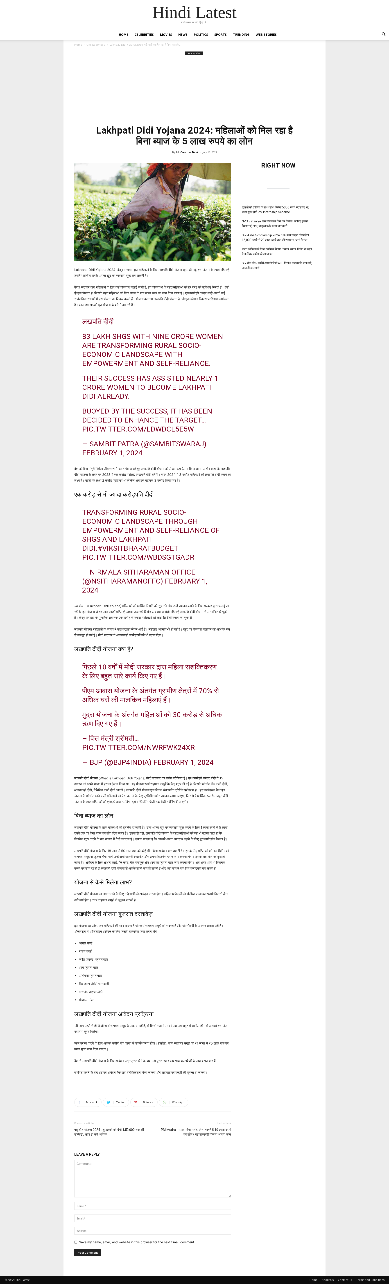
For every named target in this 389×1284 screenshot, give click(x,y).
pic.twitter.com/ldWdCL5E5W (138, 429)
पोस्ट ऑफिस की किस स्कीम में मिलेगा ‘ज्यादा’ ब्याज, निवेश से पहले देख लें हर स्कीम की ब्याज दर (277, 251)
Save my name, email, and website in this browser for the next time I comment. (137, 1242)
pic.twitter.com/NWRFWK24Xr (138, 747)
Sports (220, 34)
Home (123, 34)
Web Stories (266, 34)
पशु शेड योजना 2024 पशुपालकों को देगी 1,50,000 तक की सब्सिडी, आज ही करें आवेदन (109, 1132)
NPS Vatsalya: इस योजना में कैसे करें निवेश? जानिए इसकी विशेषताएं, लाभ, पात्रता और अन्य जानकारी (275, 223)
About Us (328, 1280)
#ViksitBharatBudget (138, 548)
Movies (166, 34)
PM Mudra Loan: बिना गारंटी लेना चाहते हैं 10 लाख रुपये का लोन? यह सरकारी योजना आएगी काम (196, 1132)
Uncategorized (95, 45)
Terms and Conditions (370, 1280)
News (183, 34)
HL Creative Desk (187, 152)
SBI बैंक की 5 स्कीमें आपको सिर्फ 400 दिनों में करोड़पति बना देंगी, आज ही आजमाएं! (277, 265)
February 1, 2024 (112, 453)
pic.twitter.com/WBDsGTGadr (138, 557)
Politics (201, 34)
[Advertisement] (194, 90)
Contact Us (345, 1280)
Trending (241, 34)
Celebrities (144, 34)
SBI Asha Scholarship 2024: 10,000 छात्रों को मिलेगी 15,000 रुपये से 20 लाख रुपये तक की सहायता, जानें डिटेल (275, 237)
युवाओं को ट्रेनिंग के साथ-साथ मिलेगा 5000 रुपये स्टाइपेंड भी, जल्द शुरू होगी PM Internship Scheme (275, 210)
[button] (383, 35)
